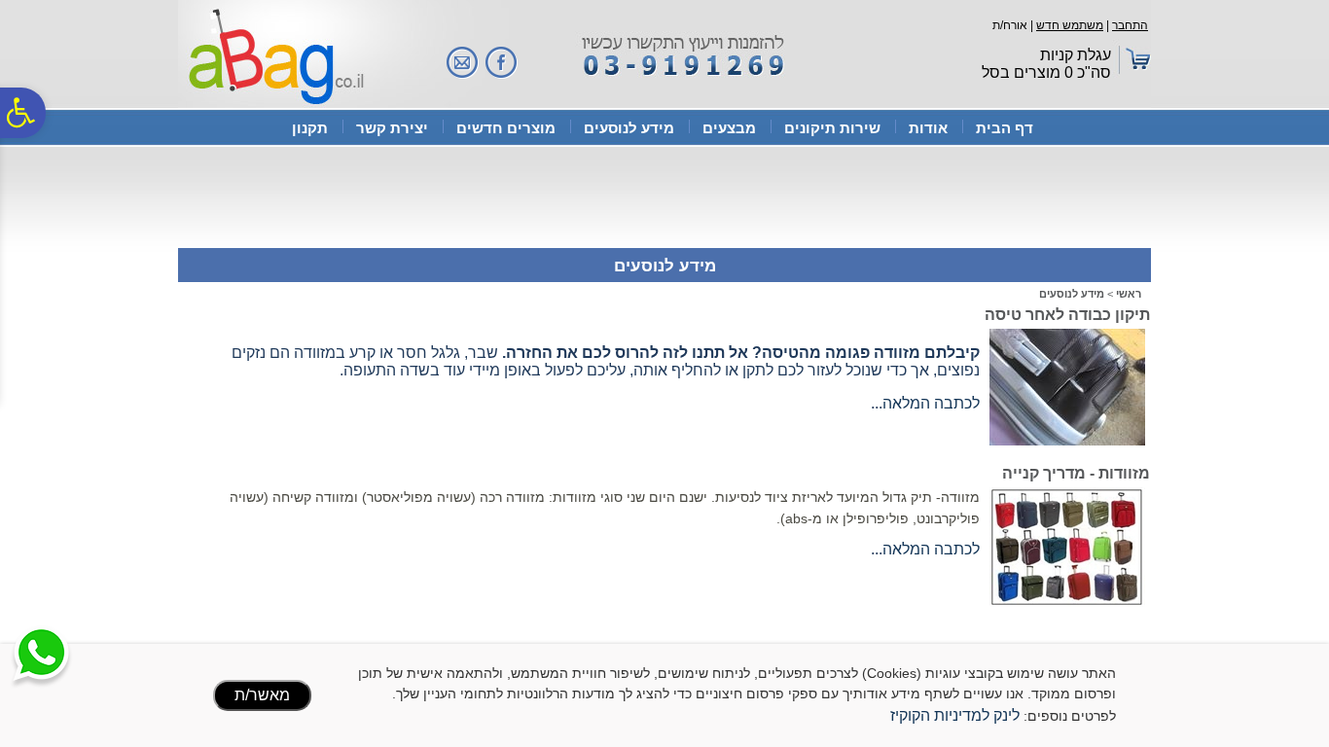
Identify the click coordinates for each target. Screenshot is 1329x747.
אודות (928, 128)
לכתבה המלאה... (925, 403)
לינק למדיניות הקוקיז (955, 715)
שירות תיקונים (832, 128)
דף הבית (1004, 128)
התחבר (1130, 25)
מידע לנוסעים (629, 128)
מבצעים (729, 128)
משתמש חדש (1069, 25)
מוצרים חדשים (506, 128)
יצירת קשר (392, 128)
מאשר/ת (262, 695)
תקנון (310, 128)
